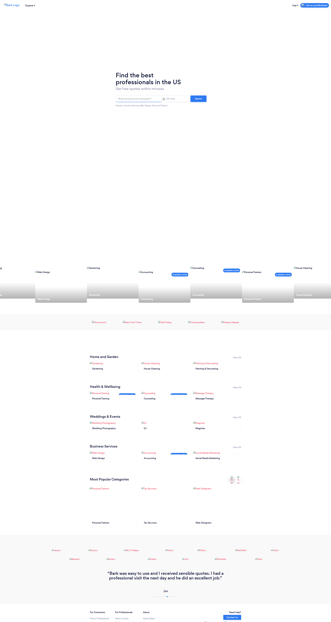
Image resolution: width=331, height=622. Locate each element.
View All (237, 357)
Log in (295, 5)
